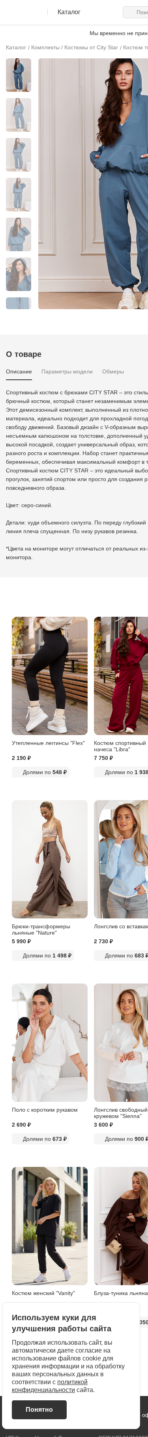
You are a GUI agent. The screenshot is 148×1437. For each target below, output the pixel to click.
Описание (19, 371)
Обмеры (113, 371)
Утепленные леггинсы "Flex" (48, 743)
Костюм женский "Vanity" (43, 1293)
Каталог (16, 47)
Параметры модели (67, 371)
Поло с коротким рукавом (45, 1110)
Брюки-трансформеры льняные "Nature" (41, 929)
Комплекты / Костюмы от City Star (74, 47)
